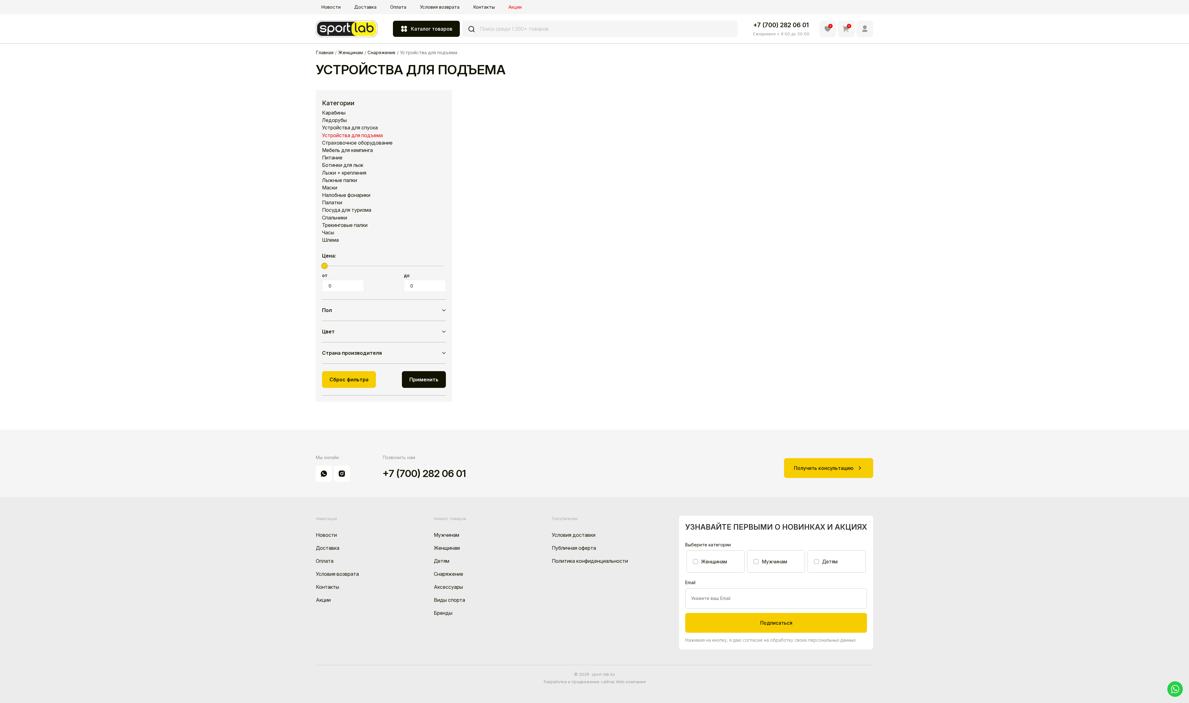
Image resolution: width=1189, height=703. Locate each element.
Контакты (484, 7)
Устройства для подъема (352, 135)
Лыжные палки (339, 180)
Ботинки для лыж (343, 165)
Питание (332, 158)
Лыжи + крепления (344, 173)
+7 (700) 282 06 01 (781, 25)
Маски (329, 188)
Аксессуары (448, 587)
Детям (441, 561)
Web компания (631, 681)
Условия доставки (573, 535)
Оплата (398, 7)
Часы (328, 233)
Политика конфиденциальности (590, 561)
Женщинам (447, 548)
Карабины (334, 113)
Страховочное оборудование (357, 143)
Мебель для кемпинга (347, 150)
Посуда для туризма (346, 210)
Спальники (334, 218)
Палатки (332, 203)
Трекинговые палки (345, 225)
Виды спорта (449, 600)
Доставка (365, 7)
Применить (423, 379)
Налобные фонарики (346, 195)
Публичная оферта (574, 548)
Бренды (443, 613)
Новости (331, 7)
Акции (515, 7)
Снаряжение (448, 574)
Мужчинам (446, 535)
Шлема (330, 240)
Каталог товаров (431, 29)
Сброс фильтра (348, 379)
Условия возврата (439, 7)
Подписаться (776, 623)
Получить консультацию (823, 468)
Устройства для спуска (350, 128)
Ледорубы (334, 120)
